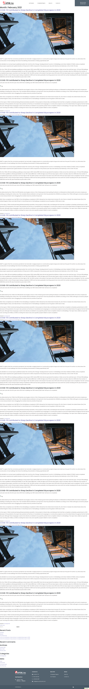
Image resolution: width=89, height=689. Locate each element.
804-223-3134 (36, 676)
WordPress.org (3, 665)
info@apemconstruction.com (40, 681)
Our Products (31, 3)
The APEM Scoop (3, 635)
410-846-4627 (36, 679)
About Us (50, 3)
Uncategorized (7, 110)
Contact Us (58, 3)
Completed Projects (41, 3)
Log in (1, 661)
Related (1, 634)
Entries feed (2, 662)
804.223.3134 (83, 2)
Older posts (2, 625)
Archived (2, 632)
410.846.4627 (83, 4)
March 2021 (2, 649)
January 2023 (2, 647)
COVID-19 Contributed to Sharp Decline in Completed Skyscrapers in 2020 (30, 10)
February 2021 (3, 650)
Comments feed (3, 664)
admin (20, 12)
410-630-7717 (36, 674)
